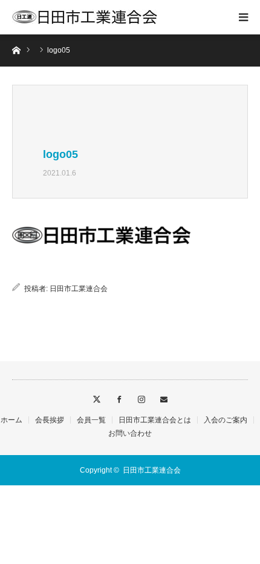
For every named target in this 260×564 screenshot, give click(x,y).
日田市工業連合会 (79, 288)
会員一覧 (91, 420)
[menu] (243, 17)
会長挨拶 (49, 420)
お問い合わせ (130, 433)
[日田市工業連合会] (84, 17)
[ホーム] (16, 49)
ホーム (11, 420)
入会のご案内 (225, 420)
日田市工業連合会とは (155, 420)
